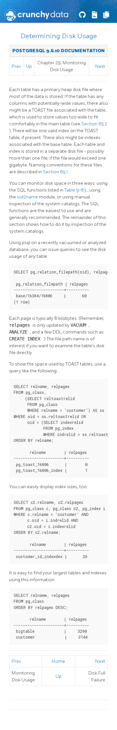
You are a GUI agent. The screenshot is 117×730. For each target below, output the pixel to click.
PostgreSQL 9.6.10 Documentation (58, 51)
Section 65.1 (56, 172)
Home (58, 661)
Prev (16, 66)
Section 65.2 (94, 124)
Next (100, 66)
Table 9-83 (75, 190)
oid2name (28, 197)
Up (29, 66)
